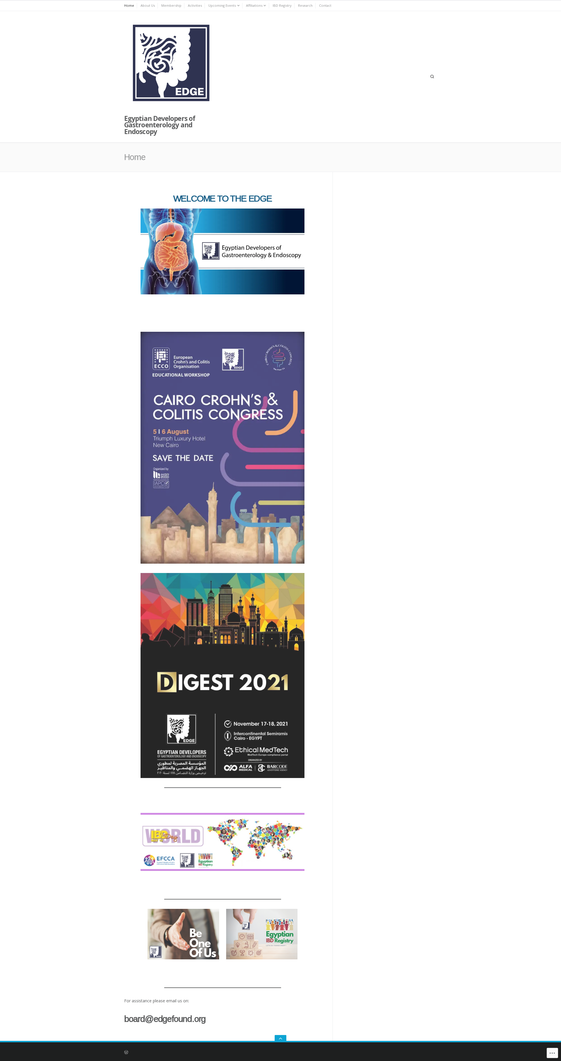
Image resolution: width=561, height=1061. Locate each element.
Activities (195, 5)
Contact (325, 5)
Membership (171, 5)
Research (305, 5)
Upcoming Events (222, 5)
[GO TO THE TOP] (280, 1038)
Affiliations (254, 5)
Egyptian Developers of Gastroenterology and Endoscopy (159, 125)
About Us (148, 5)
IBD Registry (282, 5)
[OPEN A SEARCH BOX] (432, 76)
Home (129, 5)
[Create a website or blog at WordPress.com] (215, 1052)
